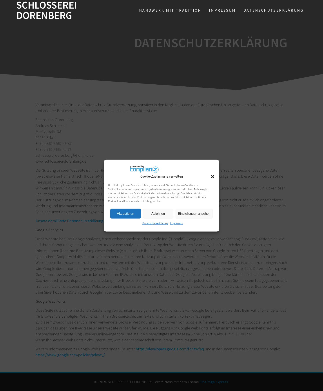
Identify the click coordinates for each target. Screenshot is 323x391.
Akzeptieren (125, 213)
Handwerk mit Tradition (170, 10)
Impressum (176, 223)
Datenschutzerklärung (155, 223)
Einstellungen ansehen (194, 213)
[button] (212, 176)
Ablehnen (158, 213)
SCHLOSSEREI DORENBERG (46, 10)
